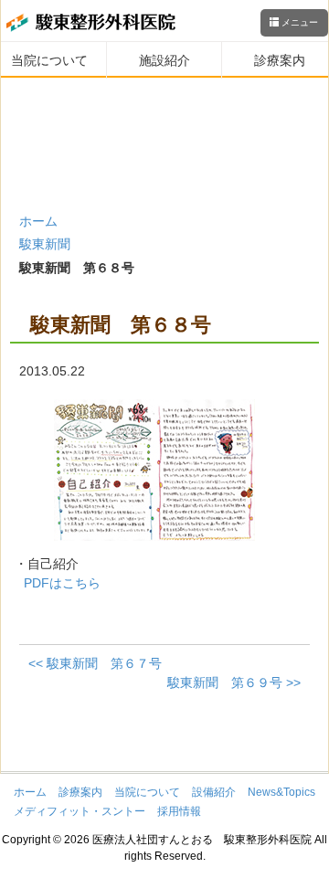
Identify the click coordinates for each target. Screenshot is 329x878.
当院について (49, 60)
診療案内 (279, 60)
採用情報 (179, 811)
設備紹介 (214, 792)
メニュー (298, 22)
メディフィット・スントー (79, 811)
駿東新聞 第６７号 (95, 663)
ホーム (38, 221)
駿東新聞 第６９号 (234, 682)
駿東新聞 (44, 244)
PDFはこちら (62, 583)
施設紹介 (164, 60)
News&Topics (281, 792)
